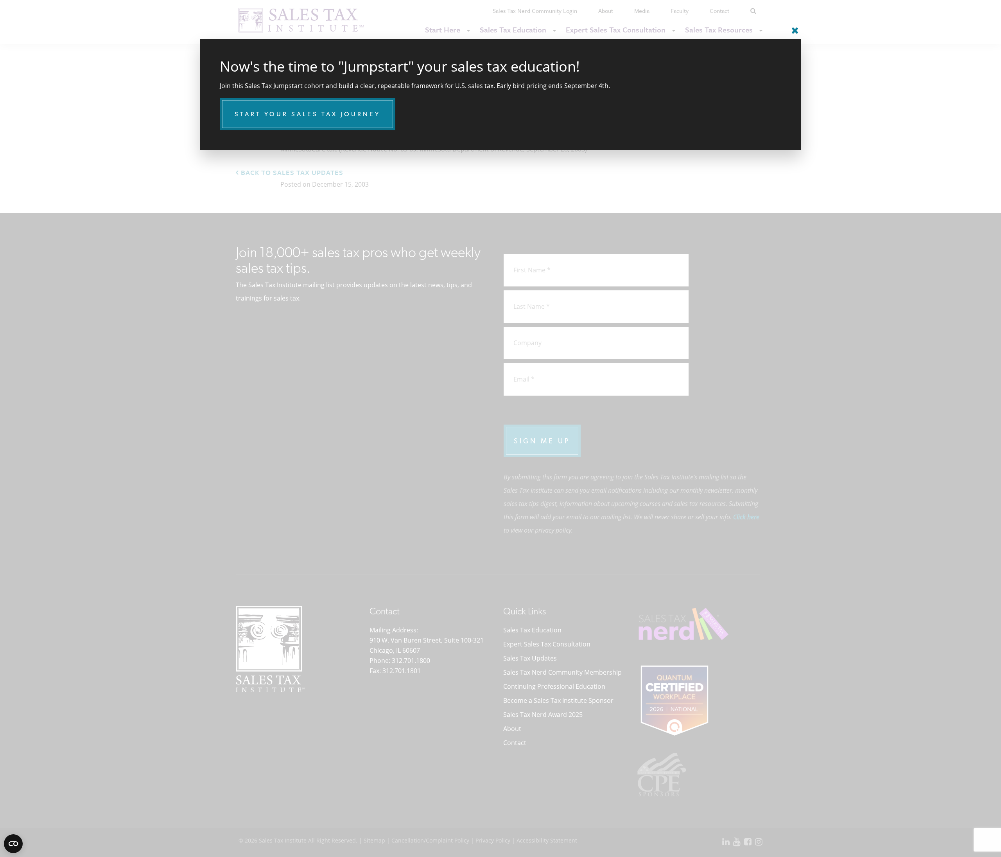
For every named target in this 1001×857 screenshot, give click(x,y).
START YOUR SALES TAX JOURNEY (307, 114)
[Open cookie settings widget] (13, 843)
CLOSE (793, 27)
